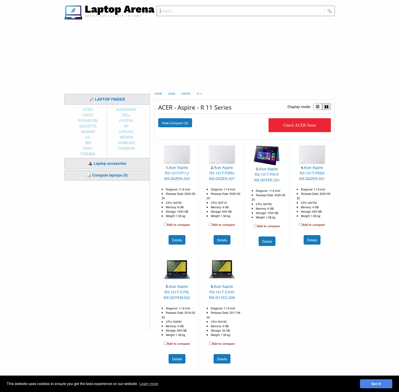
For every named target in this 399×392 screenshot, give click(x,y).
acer (171, 93)
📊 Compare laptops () (107, 175)
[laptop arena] (109, 12)
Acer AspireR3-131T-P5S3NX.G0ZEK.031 (312, 173)
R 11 (199, 93)
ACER (88, 110)
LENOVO (126, 132)
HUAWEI (88, 132)
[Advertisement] (199, 56)
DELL (126, 115)
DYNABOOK (88, 121)
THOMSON (126, 148)
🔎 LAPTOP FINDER (107, 99)
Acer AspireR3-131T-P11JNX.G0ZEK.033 (177, 173)
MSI (88, 143)
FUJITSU (126, 121)
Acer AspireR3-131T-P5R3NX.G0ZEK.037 (222, 173)
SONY (88, 148)
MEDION (126, 137)
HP (126, 126)
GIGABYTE (88, 126)
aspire (185, 93)
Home (158, 93)
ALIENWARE (126, 110)
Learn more (148, 383)
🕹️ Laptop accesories (107, 163)
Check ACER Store (299, 125)
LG (87, 137)
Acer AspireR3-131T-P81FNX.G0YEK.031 (267, 174)
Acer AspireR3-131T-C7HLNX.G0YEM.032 (177, 292)
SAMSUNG (126, 143)
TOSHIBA (87, 154)
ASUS (88, 115)
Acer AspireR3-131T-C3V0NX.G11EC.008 (222, 292)
